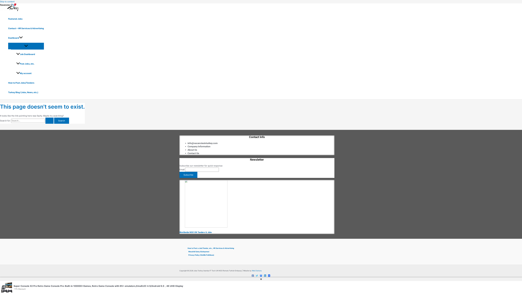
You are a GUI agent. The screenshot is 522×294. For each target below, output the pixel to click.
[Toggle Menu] (26, 46)
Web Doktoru (257, 271)
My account (26, 73)
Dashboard (13, 38)
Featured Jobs (15, 19)
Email (182, 169)
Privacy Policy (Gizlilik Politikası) (201, 255)
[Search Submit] (49, 121)
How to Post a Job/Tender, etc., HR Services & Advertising (211, 248)
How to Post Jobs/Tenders (21, 83)
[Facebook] (253, 276)
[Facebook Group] (261, 276)
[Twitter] (257, 276)
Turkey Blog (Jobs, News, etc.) (23, 92)
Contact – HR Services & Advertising (26, 28)
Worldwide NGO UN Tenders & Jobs (195, 232)
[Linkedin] (265, 276)
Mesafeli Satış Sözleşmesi (198, 252)
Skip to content (7, 1)
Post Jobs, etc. (27, 63)
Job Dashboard (27, 54)
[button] (21, 38)
